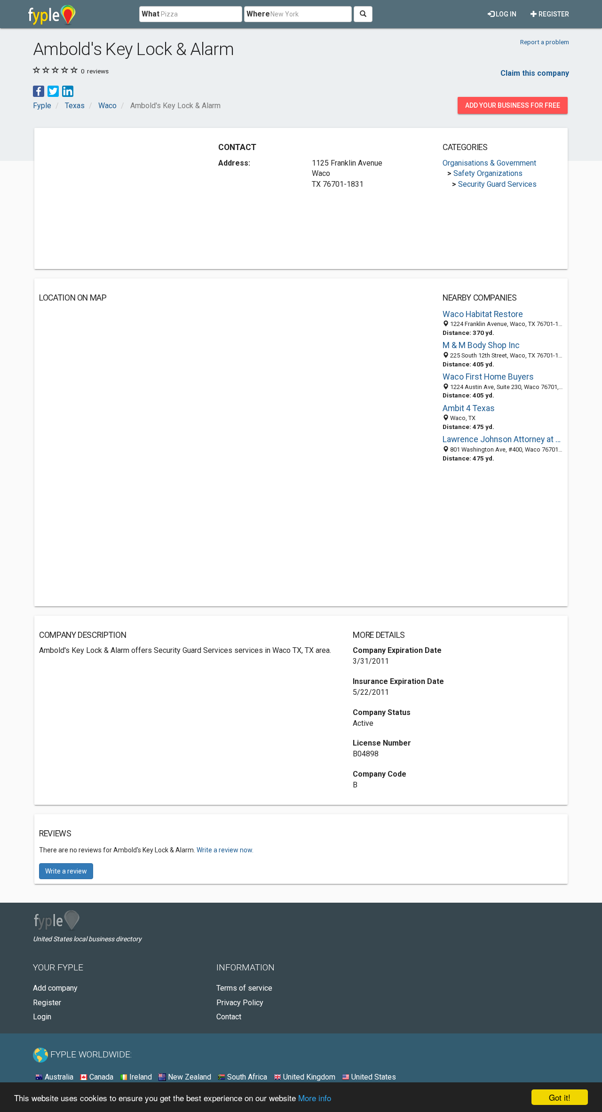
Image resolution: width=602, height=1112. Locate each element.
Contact (228, 1016)
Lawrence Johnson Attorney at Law (503, 439)
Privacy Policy (239, 1002)
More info (314, 1098)
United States (372, 1076)
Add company (55, 988)
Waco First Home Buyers (488, 376)
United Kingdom (308, 1076)
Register (553, 14)
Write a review (66, 871)
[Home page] (52, 14)
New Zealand (188, 1076)
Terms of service (244, 988)
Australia (58, 1076)
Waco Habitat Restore (483, 314)
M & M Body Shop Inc (481, 345)
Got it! (559, 1097)
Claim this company (534, 73)
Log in (505, 14)
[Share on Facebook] (38, 90)
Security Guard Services (497, 184)
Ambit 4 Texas (469, 408)
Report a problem (544, 42)
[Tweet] (53, 90)
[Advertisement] (118, 198)
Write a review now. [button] (225, 850)
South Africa (246, 1076)
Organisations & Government (489, 163)
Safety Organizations (488, 173)
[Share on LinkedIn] (67, 90)
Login (42, 1016)
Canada (100, 1076)
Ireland (139, 1076)
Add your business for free (512, 105)
